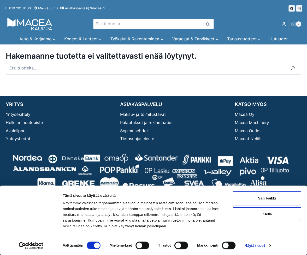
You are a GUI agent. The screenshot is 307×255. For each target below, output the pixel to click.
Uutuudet (278, 39)
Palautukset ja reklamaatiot (146, 122)
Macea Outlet (248, 130)
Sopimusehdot (134, 130)
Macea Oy (244, 114)
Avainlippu (15, 130)
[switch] (142, 245)
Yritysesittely (18, 114)
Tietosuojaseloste (137, 138)
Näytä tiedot (254, 245)
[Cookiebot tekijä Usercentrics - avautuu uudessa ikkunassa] (31, 245)
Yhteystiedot (18, 138)
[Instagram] (299, 8)
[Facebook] (292, 8)
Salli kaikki (267, 198)
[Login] (283, 24)
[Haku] (293, 68)
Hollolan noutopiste (24, 122)
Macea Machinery (252, 122)
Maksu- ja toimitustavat (143, 114)
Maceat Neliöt (248, 138)
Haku (209, 24)
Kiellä (267, 214)
